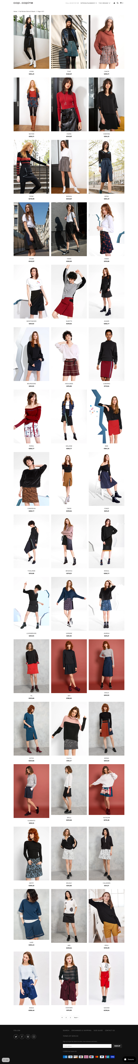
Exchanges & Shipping (81, 1030)
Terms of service (70, 1036)
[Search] (118, 3)
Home (15, 11)
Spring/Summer (88, 3)
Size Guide (98, 1030)
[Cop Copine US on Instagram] (34, 1036)
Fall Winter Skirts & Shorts (27, 11)
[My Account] (114, 3)
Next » (76, 1017)
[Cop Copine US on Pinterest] (28, 1036)
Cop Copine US (72, 1051)
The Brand (104, 3)
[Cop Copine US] (23, 3)
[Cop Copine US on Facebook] (22, 1036)
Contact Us (110, 1030)
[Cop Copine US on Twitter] (16, 1036)
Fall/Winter (71, 3)
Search (66, 1030)
